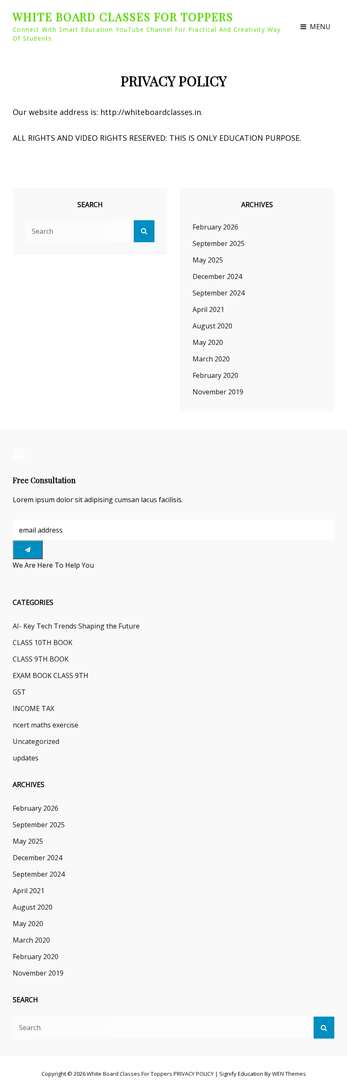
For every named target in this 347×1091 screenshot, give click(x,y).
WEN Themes (289, 1073)
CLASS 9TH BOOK (41, 659)
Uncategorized (36, 741)
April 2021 (208, 309)
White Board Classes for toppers (123, 16)
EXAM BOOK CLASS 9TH (50, 675)
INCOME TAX (33, 708)
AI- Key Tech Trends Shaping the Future (76, 626)
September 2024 (219, 293)
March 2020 (211, 359)
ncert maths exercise (45, 725)
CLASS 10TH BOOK (42, 642)
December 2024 (217, 276)
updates (26, 758)
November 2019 (218, 391)
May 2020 (208, 342)
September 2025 (219, 243)
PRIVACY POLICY (194, 1073)
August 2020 (212, 326)
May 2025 (208, 260)
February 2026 (215, 227)
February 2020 (215, 375)
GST (19, 692)
